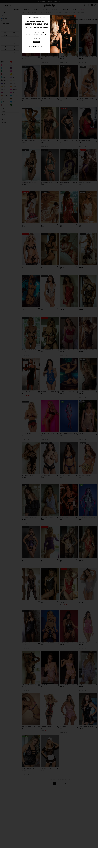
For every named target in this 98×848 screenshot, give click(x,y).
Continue (36, 41)
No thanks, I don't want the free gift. (36, 46)
